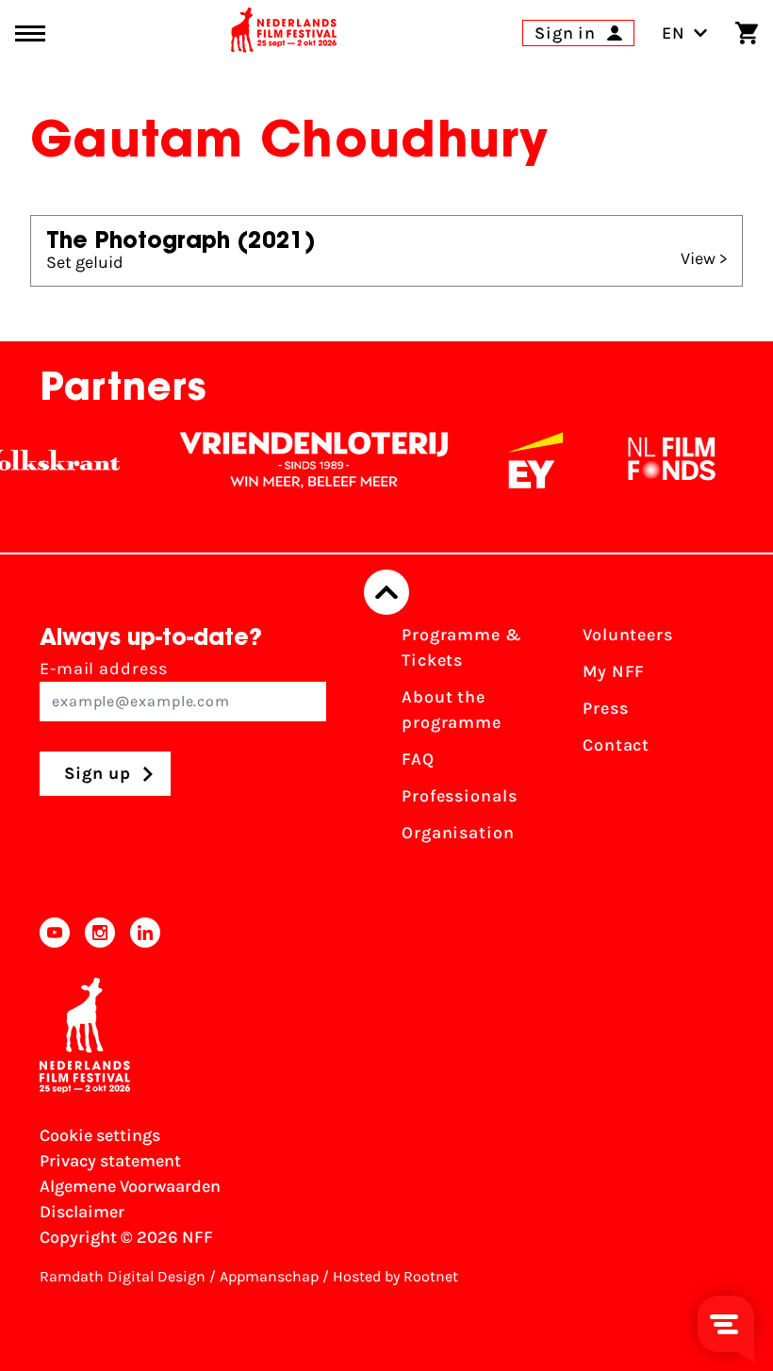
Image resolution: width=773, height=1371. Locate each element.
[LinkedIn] (145, 932)
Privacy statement (110, 1160)
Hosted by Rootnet (395, 1276)
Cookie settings (100, 1135)
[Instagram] (100, 932)
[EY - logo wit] (525, 460)
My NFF (614, 671)
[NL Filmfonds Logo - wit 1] (661, 460)
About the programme (452, 709)
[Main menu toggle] (30, 33)
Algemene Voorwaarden (130, 1186)
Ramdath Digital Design (123, 1276)
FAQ (418, 759)
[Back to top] (386, 592)
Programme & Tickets (462, 647)
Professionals (460, 795)
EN (673, 33)
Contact (616, 745)
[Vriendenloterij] (303, 460)
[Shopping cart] (746, 33)
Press (606, 708)
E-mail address (104, 668)
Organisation (458, 832)
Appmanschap (269, 1276)
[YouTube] (55, 932)
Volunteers (628, 634)
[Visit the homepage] (284, 33)
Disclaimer (82, 1211)
